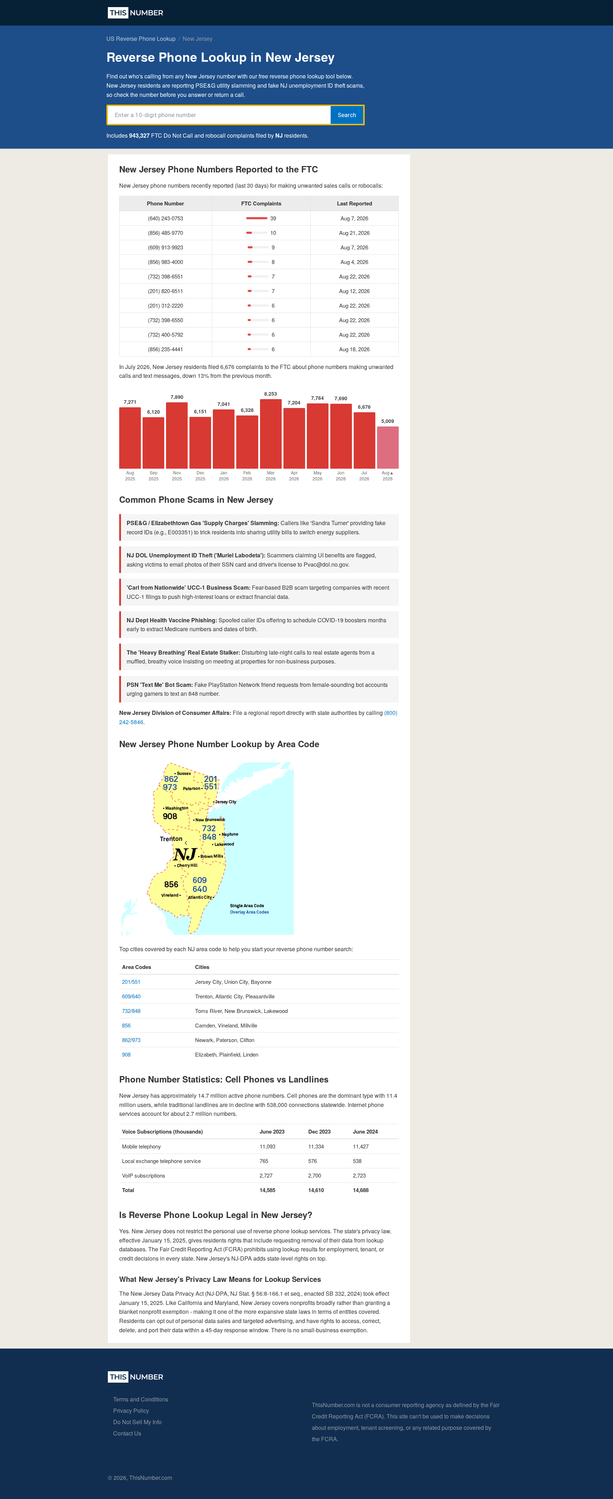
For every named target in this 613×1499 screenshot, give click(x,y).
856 (126, 1025)
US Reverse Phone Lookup (141, 38)
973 (136, 1039)
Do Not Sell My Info (137, 1422)
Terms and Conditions (140, 1399)
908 (126, 1054)
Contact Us (127, 1433)
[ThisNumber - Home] (135, 1380)
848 (136, 1010)
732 (126, 1010)
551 (136, 981)
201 (126, 981)
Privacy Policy (131, 1410)
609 (126, 996)
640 (136, 996)
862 (126, 1039)
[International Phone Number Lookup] (135, 13)
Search (347, 115)
